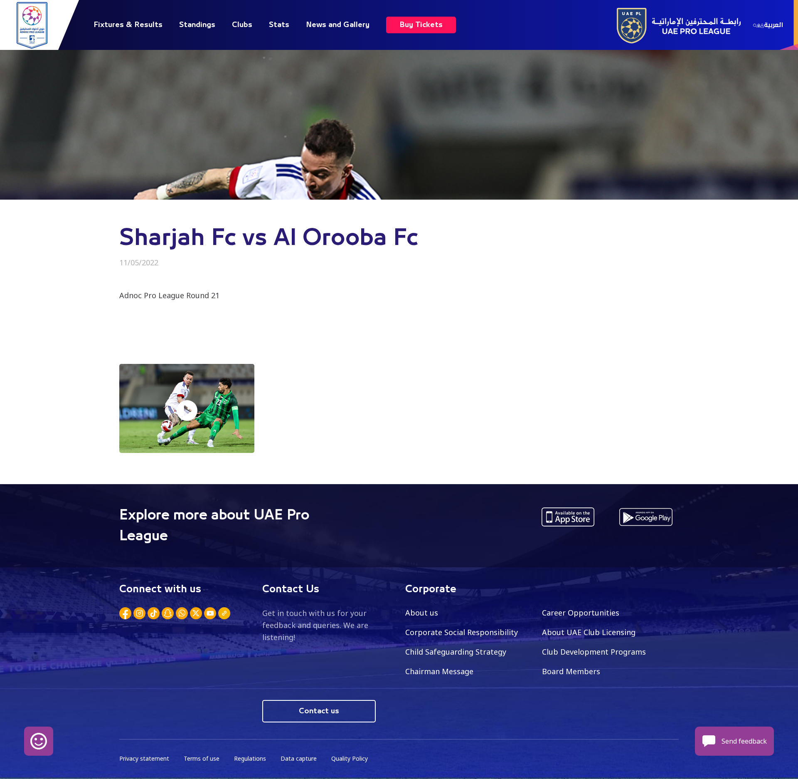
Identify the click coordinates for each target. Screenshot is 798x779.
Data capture (299, 758)
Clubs (242, 25)
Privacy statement (144, 758)
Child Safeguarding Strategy (455, 652)
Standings (197, 25)
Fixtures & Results (128, 25)
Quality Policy (349, 758)
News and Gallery (337, 25)
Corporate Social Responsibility (461, 632)
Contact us (319, 711)
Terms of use (201, 758)
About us (421, 613)
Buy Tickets (421, 25)
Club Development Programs (594, 652)
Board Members (571, 671)
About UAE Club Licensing (588, 632)
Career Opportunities (580, 613)
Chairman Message (439, 671)
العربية (773, 25)
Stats (279, 25)
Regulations (250, 758)
